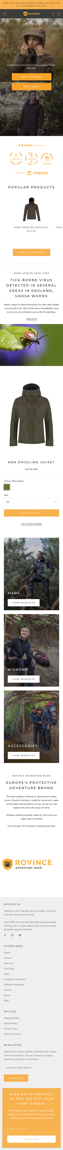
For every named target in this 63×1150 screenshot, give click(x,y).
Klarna (7, 995)
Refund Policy (11, 1023)
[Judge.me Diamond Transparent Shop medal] (31, 158)
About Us (9, 963)
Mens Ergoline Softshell (31, 227)
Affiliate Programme (14, 984)
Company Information (15, 979)
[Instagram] (12, 935)
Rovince (8, 958)
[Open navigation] (4, 14)
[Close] (57, 1092)
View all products (31, 252)
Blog (6, 1000)
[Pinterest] (20, 935)
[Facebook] (5, 935)
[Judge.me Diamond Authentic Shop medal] (16, 158)
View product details (31, 523)
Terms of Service (12, 1034)
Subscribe (31, 1139)
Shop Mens (31, 86)
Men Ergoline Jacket (31, 462)
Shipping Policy (11, 1018)
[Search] (53, 13)
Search (7, 952)
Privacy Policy (11, 1028)
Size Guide (9, 968)
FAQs (7, 973)
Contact (8, 989)
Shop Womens (31, 77)
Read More (31, 318)
